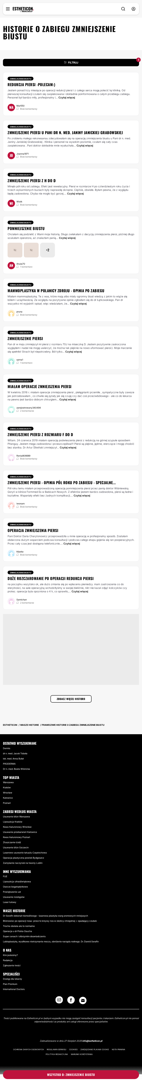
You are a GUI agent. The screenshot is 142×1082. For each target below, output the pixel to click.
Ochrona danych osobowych (28, 1049)
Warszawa (8, 782)
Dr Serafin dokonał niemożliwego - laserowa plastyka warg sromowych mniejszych (45, 915)
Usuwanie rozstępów (14, 897)
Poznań (7, 803)
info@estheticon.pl (92, 1040)
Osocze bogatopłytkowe (15, 886)
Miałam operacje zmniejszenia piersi (40, 386)
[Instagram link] (59, 1001)
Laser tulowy (9, 902)
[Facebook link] (71, 1001)
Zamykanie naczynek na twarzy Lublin (23, 863)
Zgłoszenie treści (12, 965)
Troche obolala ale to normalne (19, 926)
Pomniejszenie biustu (26, 228)
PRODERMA (9, 763)
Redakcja (8, 960)
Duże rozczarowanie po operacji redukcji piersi (51, 578)
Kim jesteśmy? (10, 955)
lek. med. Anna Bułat (13, 758)
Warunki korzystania (82, 1054)
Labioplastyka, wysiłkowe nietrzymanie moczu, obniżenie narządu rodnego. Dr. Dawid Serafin (51, 941)
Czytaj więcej (66, 97)
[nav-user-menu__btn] (133, 9)
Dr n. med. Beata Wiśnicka (16, 769)
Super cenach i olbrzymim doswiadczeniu (24, 936)
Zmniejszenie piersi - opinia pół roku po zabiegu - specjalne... (62, 482)
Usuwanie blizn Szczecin (16, 847)
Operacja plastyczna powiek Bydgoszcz (23, 857)
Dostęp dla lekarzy (12, 978)
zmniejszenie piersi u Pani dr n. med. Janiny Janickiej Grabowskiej (65, 132)
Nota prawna (118, 1049)
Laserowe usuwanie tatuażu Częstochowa (25, 852)
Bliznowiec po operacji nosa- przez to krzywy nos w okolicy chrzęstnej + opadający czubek (50, 921)
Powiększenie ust (12, 891)
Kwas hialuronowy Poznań (16, 837)
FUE (5, 876)
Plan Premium (10, 984)
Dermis (6, 748)
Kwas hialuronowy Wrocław (17, 826)
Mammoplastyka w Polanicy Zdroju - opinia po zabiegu (56, 290)
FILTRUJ (103, 61)
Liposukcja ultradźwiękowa (17, 881)
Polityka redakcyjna (57, 1054)
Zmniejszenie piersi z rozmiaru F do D (40, 434)
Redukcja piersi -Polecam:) (31, 84)
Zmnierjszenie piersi (25, 338)
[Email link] (83, 1000)
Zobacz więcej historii (71, 699)
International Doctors (14, 989)
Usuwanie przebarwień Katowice (20, 832)
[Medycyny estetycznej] (23, 9)
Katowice (8, 797)
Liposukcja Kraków (12, 821)
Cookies (73, 1049)
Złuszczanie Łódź (12, 842)
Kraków (7, 787)
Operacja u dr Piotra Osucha (17, 931)
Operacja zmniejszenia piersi (33, 530)
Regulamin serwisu (56, 1049)
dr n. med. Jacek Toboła (15, 753)
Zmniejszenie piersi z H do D (32, 180)
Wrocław (7, 792)
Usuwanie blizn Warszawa (16, 816)
